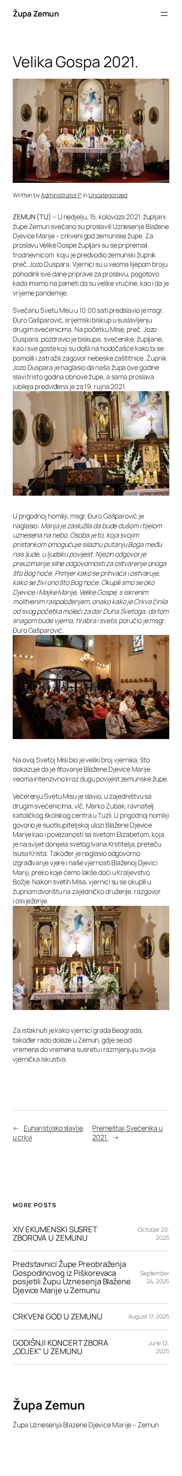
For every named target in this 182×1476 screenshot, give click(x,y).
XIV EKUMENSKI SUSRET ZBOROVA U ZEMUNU (55, 1233)
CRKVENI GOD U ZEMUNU (57, 1316)
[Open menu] (164, 14)
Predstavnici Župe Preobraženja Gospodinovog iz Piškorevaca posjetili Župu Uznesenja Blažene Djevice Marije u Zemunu (72, 1277)
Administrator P (61, 195)
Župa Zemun (36, 13)
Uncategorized (107, 195)
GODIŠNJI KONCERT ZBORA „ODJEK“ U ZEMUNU (60, 1347)
